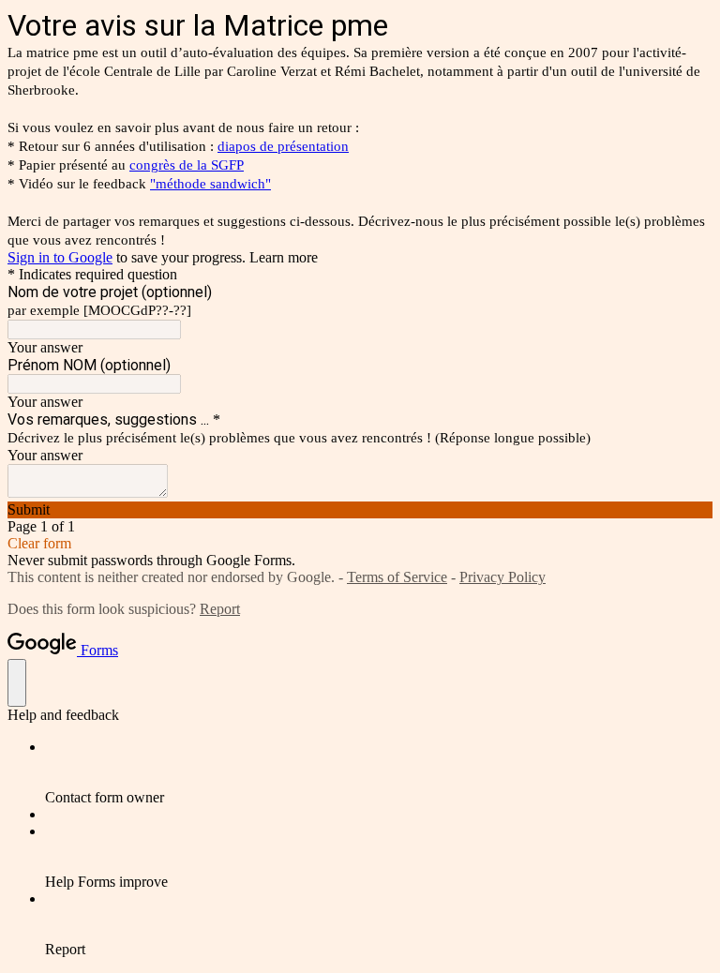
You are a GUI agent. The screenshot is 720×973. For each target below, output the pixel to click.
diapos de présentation (283, 146)
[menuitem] (378, 772)
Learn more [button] (283, 257)
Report (220, 609)
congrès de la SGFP (186, 164)
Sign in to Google (60, 257)
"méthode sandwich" (210, 183)
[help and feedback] (17, 683)
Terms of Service (397, 577)
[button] (360, 509)
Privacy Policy (502, 577)
